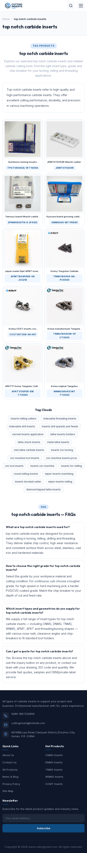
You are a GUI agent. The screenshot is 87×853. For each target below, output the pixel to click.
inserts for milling (71, 465)
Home (6, 19)
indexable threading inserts (59, 418)
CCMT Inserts (54, 784)
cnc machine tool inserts (24, 458)
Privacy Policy (11, 784)
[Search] (71, 6)
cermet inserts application (28, 434)
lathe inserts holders (62, 434)
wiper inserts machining (59, 473)
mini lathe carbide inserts (29, 449)
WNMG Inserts (54, 776)
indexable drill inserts (22, 426)
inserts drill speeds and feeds (60, 426)
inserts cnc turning (62, 449)
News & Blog (10, 776)
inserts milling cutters (23, 418)
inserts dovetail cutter (28, 481)
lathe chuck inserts (29, 442)
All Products (10, 769)
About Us (8, 755)
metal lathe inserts (58, 442)
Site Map (7, 791)
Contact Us (9, 762)
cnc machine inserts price (61, 458)
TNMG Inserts (54, 769)
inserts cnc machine (42, 465)
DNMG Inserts (54, 762)
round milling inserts (26, 473)
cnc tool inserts (14, 465)
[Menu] (81, 6)
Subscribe (43, 828)
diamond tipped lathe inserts (43, 489)
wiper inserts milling (60, 481)
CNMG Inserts (54, 755)
